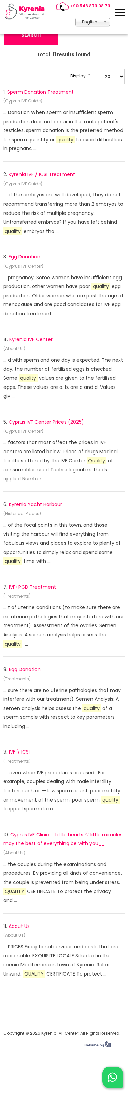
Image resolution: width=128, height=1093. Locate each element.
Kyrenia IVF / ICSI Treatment (42, 174)
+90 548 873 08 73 (90, 6)
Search (31, 35)
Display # (80, 76)
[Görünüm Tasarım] (97, 1045)
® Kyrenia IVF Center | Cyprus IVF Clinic (26, 11)
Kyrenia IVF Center (31, 339)
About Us (19, 926)
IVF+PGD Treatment (32, 587)
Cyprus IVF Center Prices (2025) (46, 421)
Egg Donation (24, 256)
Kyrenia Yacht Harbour (35, 504)
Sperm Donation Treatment (40, 92)
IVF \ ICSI (19, 751)
